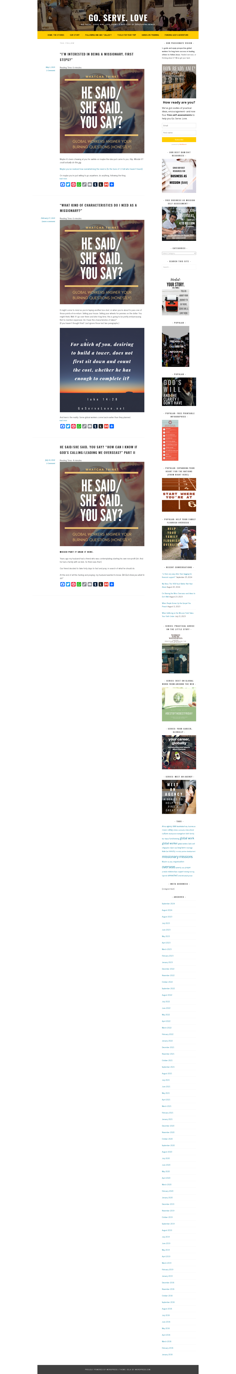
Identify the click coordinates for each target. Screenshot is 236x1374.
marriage (189, 847)
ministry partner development (185, 851)
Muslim (164, 861)
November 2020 (168, 1132)
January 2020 (167, 1197)
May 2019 (166, 1249)
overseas (168, 866)
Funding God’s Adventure (176, 34)
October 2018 (167, 1295)
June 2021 (166, 1086)
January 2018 (167, 1354)
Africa (164, 826)
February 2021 (167, 1112)
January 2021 (167, 1119)
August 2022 (167, 994)
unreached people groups (185, 875)
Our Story (74, 34)
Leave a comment (48, 221)
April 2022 (166, 1021)
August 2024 (167, 910)
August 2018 (167, 1308)
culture (165, 833)
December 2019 (168, 1203)
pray (183, 867)
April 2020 (166, 1177)
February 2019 (167, 1269)
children (175, 830)
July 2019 (166, 1236)
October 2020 (167, 1138)
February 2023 (167, 955)
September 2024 (168, 903)
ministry (172, 851)
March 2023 (167, 949)
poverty (178, 867)
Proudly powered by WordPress (101, 1369)
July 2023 (166, 923)
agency (169, 826)
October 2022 (167, 981)
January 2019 (167, 1275)
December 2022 (168, 968)
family (192, 833)
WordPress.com (143, 1369)
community (181, 830)
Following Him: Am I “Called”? (98, 34)
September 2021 (168, 1066)
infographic (165, 847)
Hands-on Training (150, 34)
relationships (173, 871)
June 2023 (166, 929)
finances (167, 839)
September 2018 (168, 1302)
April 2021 (166, 1099)
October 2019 (167, 1217)
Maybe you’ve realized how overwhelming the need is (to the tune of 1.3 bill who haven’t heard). (101, 169)
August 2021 (167, 1073)
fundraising (174, 838)
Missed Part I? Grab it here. (77, 551)
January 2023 (167, 962)
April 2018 (166, 1334)
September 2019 (168, 1223)
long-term (181, 847)
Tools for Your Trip (126, 34)
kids (176, 848)
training (191, 871)
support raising (183, 871)
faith (187, 833)
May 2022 (166, 1014)
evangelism (181, 833)
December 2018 (168, 1282)
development (173, 833)
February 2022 (167, 1034)
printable (164, 871)
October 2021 (167, 1060)
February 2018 (167, 1347)
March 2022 (167, 1027)
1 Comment (50, 71)
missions (186, 856)
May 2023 (166, 936)
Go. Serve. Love (118, 17)
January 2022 (167, 1040)
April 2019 (166, 1256)
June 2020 (166, 1164)
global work (187, 838)
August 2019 (167, 1230)
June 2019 (166, 1243)
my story (170, 862)
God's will (191, 843)
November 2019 (168, 1210)
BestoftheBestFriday (182, 826)
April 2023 (166, 942)
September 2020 (168, 1145)
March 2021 (166, 1106)
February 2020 (167, 1190)
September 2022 (168, 988)
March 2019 (166, 1262)
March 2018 (166, 1341)
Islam (172, 847)
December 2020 (168, 1125)
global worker (170, 843)
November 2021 (168, 1053)
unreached (172, 875)
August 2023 (167, 916)
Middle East (165, 851)
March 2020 (167, 1184)
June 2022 (166, 1007)
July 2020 (166, 1158)
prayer (188, 867)
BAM (174, 826)
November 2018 (168, 1288)
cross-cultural (189, 829)
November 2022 (168, 975)
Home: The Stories (56, 34)
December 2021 (168, 1047)
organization (178, 861)
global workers (183, 843)
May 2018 (166, 1328)
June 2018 (166, 1321)
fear (163, 838)
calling (170, 829)
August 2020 (167, 1151)
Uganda (164, 875)
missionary (170, 856)
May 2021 (166, 1092)
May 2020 (166, 1171)
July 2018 (166, 1315)
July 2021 (166, 1079)
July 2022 (166, 1001)
